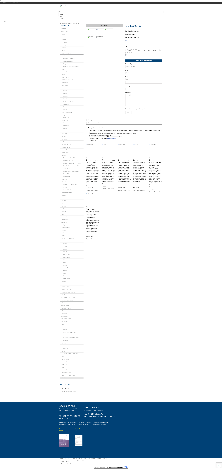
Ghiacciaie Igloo (66, 308)
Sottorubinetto (66, 176)
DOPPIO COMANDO (68, 101)
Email (127, 70)
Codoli (63, 208)
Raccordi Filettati (66, 227)
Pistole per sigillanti (68, 375)
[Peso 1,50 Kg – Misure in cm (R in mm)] (100, 32)
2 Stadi (65, 249)
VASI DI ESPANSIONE (66, 319)
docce (63, 351)
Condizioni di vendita (66, 464)
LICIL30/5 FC (65, 388)
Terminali (64, 206)
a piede (65, 345)
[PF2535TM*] (92, 199)
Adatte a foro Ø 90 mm (69, 61)
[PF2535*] (139, 150)
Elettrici (65, 243)
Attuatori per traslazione (68, 294)
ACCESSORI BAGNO (67, 198)
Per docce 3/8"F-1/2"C (69, 160)
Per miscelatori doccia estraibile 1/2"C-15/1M (71, 167)
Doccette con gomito (67, 147)
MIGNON (64, 136)
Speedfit (63, 200)
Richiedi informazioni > (144, 61)
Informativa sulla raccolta (100, 467)
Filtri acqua (64, 316)
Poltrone (64, 281)
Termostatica (65, 139)
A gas (64, 262)
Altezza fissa (66, 278)
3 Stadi (65, 246)
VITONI (65, 187)
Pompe (63, 324)
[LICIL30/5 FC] (92, 32)
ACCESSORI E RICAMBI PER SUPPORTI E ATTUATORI (68, 299)
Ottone (63, 235)
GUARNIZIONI (67, 190)
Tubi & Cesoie (65, 219)
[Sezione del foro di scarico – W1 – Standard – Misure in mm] (109, 32)
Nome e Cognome (130, 63)
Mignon (63, 74)
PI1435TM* (89, 188)
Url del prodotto (129, 86)
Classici (65, 109)
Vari (63, 214)
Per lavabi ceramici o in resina (70, 66)
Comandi (65, 131)
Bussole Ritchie (66, 372)
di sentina (64, 327)
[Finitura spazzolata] (100, 40)
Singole (63, 55)
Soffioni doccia (65, 152)
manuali (65, 329)
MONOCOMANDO (68, 88)
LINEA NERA (65, 82)
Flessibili (64, 155)
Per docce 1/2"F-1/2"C (69, 158)
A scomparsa (66, 254)
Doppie (63, 69)
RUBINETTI (65, 120)
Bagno (65, 93)
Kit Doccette (65, 141)
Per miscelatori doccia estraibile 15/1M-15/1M (71, 173)
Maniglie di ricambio (67, 192)
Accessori (64, 72)
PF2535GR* (153, 189)
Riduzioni (64, 211)
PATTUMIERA (64, 321)
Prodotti (64, 29)
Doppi (63, 37)
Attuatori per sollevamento (68, 292)
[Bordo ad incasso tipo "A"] (92, 40)
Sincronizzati (66, 257)
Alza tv (63, 302)
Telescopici (66, 260)
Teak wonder (65, 305)
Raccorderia (65, 222)
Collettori (64, 233)
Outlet (63, 378)
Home (61, 23)
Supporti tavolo (65, 241)
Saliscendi (64, 149)
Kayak (62, 356)
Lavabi (63, 50)
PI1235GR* (121, 188)
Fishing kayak (65, 359)
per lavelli (64, 343)
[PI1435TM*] (92, 150)
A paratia (65, 115)
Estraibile (65, 96)
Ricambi (64, 182)
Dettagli (90, 120)
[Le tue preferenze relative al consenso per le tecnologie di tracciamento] (219, 466)
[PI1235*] (108, 150)
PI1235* (104, 186)
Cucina (65, 90)
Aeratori (64, 195)
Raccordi (64, 203)
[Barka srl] (69, 8)
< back (1, 22)
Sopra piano (66, 117)
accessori (65, 340)
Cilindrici (64, 47)
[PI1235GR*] (124, 150)
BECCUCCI (64, 133)
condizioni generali (135, 108)
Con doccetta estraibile (69, 123)
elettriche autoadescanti (69, 335)
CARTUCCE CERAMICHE (70, 184)
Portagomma (65, 225)
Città (126, 76)
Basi (63, 284)
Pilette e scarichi (66, 53)
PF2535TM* (90, 236)
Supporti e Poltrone (67, 238)
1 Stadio (65, 251)
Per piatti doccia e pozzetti (70, 63)
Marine (63, 310)
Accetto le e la (139, 108)
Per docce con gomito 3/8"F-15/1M (72, 163)
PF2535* (136, 188)
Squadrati (64, 39)
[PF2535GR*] (155, 150)
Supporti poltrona (66, 268)
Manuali (65, 265)
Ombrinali (64, 230)
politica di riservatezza (148, 108)
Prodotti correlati (93, 123)
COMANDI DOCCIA (67, 112)
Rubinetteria (65, 77)
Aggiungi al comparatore (92, 190)
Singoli (63, 34)
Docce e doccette (66, 144)
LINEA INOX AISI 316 (67, 80)
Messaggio (128, 92)
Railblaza (64, 364)
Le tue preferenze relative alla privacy (115, 467)
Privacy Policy (80, 460)
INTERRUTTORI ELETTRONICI (70, 353)
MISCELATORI (65, 85)
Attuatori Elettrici (67, 289)
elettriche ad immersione (69, 332)
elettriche (65, 348)
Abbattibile (66, 98)
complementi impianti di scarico (71, 337)
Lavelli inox (64, 31)
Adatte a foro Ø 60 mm (69, 58)
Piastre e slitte (65, 286)
